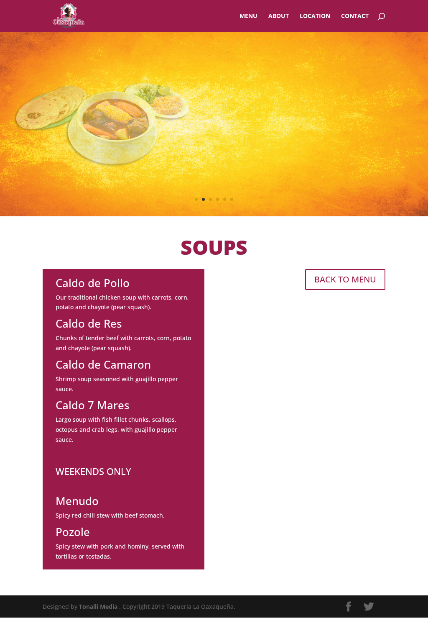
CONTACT (355, 16)
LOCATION (315, 16)
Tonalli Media (99, 606)
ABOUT (278, 16)
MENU (248, 16)
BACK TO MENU (345, 279)
